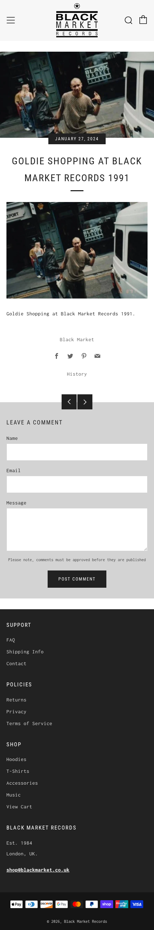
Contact (16, 663)
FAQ (10, 640)
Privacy (16, 711)
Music (13, 795)
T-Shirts (17, 771)
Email (13, 470)
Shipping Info (25, 651)
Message (16, 503)
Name (12, 438)
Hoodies (16, 759)
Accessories (22, 783)
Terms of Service (29, 723)
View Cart (19, 806)
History (77, 374)
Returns (16, 700)
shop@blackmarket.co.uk (37, 870)
